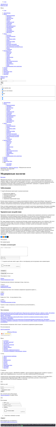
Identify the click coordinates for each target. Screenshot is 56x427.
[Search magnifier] (2, 83)
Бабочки (8, 59)
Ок (22, 425)
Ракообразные (9, 27)
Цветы (8, 58)
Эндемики (9, 28)
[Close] (2, 381)
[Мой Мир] (5, 237)
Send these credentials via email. (12, 415)
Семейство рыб (10, 22)
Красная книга (7, 50)
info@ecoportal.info (5, 329)
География (6, 72)
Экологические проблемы (10, 356)
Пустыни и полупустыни (12, 45)
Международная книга (12, 61)
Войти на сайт (4, 5)
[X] (7, 237)
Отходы (5, 67)
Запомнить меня (6, 389)
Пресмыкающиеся (10, 26)
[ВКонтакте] (1, 237)
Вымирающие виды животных (14, 66)
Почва (8, 40)
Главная (3, 77)
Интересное (6, 346)
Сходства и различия (9, 344)
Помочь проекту (8, 347)
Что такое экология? (8, 342)
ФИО (5, 402)
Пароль (6, 405)
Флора (5, 33)
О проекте (6, 340)
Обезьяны (8, 16)
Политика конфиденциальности (11, 349)
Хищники (8, 24)
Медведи (8, 19)
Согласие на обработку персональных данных (15, 351)
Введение (3, 177)
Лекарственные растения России (14, 46)
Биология (6, 74)
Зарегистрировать (5, 395)
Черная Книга (9, 63)
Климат (5, 69)
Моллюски (9, 32)
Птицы (8, 20)
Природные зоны (8, 71)
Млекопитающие (10, 15)
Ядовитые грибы (10, 41)
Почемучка (6, 343)
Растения (8, 35)
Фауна (5, 14)
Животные (9, 52)
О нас (5, 1)
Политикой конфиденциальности (9, 422)
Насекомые (9, 23)
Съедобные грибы (10, 39)
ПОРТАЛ (4, 4)
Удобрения (9, 49)
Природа (8, 42)
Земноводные (9, 18)
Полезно (6, 348)
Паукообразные (10, 31)
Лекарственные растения (12, 136)
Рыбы (7, 65)
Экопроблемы (7, 13)
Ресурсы (6, 70)
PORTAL (4, 322)
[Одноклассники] (3, 237)
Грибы (8, 37)
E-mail (5, 404)
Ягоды (8, 48)
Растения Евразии (10, 36)
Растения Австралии (11, 44)
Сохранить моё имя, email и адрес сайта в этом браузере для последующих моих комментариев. (26, 261)
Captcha (6, 407)
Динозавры (9, 29)
